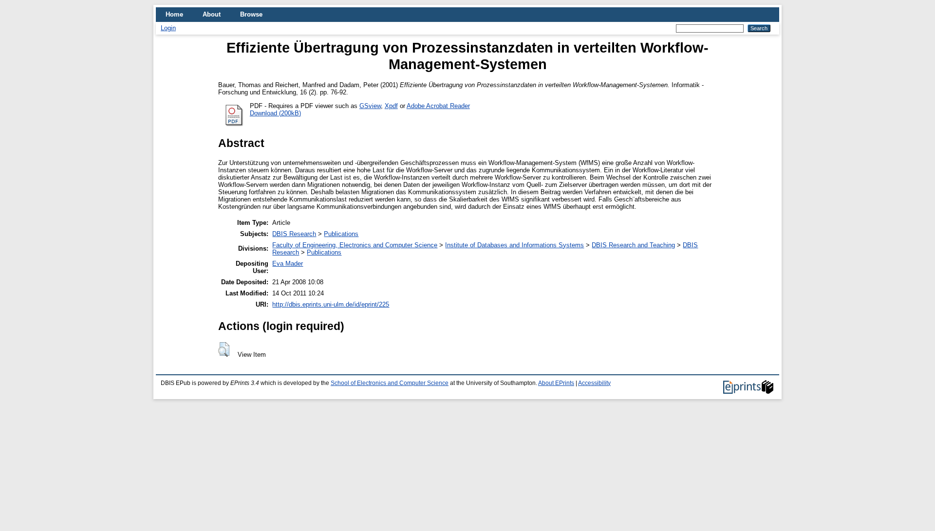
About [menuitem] (212, 14)
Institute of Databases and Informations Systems (514, 245)
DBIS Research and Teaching (633, 245)
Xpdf (391, 106)
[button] (223, 349)
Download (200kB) (275, 113)
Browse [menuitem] (251, 14)
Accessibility (594, 383)
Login (168, 28)
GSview (370, 106)
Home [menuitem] (174, 14)
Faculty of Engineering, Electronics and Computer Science (354, 245)
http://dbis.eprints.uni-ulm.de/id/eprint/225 (330, 304)
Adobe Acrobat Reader (438, 106)
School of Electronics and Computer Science (390, 383)
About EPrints (556, 383)
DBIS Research (294, 234)
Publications (341, 234)
